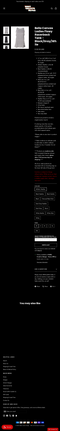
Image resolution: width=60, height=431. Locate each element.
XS (36, 226)
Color (37, 186)
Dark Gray (39, 208)
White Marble (40, 213)
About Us (5, 363)
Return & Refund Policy (9, 369)
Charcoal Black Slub (48, 199)
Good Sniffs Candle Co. (10, 391)
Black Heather (40, 194)
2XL (37, 231)
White (37, 218)
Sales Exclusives (7, 386)
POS (31, 425)
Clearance (6, 389)
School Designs (7, 383)
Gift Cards (6, 394)
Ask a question (41, 269)
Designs (5, 380)
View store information (42, 262)
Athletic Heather (40, 189)
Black (37, 199)
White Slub (50, 213)
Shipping (37, 52)
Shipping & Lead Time (9, 366)
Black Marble (51, 194)
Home (4, 377)
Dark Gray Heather (41, 204)
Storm (46, 208)
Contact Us (6, 400)
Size (36, 222)
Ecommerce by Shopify (39, 425)
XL (52, 226)
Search (5, 361)
